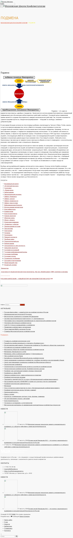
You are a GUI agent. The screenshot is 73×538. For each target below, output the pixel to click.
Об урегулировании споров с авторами (17, 398)
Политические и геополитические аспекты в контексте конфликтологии (28, 366)
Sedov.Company (25, 516)
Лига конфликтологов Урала (13, 356)
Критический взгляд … (11, 392)
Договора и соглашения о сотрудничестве (18, 403)
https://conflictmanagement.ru (13, 471)
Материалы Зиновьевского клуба (15, 352)
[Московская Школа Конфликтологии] (36, 6)
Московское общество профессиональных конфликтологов (24, 349)
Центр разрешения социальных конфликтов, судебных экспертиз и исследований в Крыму (34, 360)
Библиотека (8, 526)
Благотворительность (11, 401)
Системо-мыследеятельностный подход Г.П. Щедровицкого (24, 318)
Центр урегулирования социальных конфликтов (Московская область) (27, 362)
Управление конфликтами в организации (17, 327)
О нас (6, 522)
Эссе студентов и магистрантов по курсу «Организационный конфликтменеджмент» (32, 388)
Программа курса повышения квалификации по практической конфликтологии (30, 321)
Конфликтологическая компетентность (17, 384)
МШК (14, 514)
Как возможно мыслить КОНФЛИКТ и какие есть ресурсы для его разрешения (30, 381)
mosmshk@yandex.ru (11, 469)
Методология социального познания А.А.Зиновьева (21, 316)
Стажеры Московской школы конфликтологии (19, 331)
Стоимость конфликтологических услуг (17, 341)
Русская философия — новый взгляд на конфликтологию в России (26, 312)
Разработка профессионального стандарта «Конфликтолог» (24, 343)
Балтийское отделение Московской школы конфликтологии (24, 358)
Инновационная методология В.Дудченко (18, 314)
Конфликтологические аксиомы (14, 377)
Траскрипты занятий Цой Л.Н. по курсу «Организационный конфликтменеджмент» (31, 379)
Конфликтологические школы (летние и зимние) (20, 390)
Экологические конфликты (13, 364)
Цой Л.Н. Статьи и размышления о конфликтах (19, 325)
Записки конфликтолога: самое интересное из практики (22, 375)
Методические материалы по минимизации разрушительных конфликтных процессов (32, 405)
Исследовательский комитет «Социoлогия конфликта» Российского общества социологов (34, 345)
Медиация (7, 386)
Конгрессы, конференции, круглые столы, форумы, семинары (24, 396)
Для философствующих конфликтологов (17, 323)
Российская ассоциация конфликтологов (18, 347)
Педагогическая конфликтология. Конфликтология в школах (24, 369)
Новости (7, 524)
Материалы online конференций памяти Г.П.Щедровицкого (23, 354)
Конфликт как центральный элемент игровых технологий (23, 371)
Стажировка (8, 528)
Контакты (7, 530)
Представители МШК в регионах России (17, 329)
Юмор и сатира (9, 394)
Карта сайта (8, 520)
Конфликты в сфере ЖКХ (12, 373)
